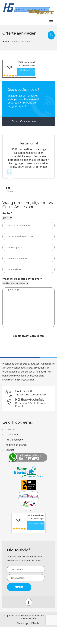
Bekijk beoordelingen (27, 70)
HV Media (34, 623)
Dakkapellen (12, 434)
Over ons (11, 429)
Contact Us (51, 35)
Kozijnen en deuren (16, 444)
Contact (10, 449)
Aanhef (7, 213)
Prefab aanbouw (14, 439)
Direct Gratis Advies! (24, 121)
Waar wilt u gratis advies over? (22, 278)
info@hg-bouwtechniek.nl (30, 394)
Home (5, 41)
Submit (19, 587)
